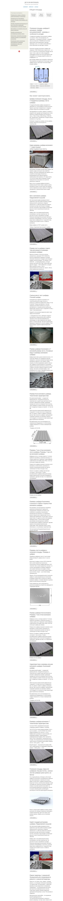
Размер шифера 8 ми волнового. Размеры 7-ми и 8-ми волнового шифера (40, 614)
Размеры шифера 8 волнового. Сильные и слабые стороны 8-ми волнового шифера (41, 503)
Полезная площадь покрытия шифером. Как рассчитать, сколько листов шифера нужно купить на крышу (41, 772)
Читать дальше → (33, 91)
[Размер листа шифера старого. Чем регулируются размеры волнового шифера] (41, 280)
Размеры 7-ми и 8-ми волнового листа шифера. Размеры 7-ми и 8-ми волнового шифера (41, 452)
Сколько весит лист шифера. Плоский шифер (39, 296)
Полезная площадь (33, 15)
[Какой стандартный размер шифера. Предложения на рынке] (41, 860)
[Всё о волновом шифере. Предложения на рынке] (41, 235)
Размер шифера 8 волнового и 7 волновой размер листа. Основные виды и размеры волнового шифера (41, 352)
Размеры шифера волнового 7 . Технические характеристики (40, 722)
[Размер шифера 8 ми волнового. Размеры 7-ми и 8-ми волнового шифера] (41, 649)
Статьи (36, 6)
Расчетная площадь (49, 15)
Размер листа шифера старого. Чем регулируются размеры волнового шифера (40, 250)
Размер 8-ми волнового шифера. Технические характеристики (40, 395)
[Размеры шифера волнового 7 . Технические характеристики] (41, 756)
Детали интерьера (31, 2)
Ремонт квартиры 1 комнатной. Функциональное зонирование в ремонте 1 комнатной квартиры (40, 877)
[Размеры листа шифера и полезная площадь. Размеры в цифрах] (41, 597)
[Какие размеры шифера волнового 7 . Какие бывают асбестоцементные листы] (41, 159)
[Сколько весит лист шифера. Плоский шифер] (41, 335)
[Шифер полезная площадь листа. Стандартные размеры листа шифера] (41, 132)
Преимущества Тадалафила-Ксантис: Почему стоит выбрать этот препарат (19, 20)
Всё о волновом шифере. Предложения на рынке (38, 197)
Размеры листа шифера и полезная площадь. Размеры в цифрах (40, 552)
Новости (31, 6)
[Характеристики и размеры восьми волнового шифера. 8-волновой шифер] (41, 709)
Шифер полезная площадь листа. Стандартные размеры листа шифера (41, 101)
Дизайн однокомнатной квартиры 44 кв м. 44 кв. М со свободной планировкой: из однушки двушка (19, 25)
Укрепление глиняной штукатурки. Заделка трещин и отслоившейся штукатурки (18, 37)
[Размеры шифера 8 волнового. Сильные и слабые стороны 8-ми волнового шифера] (41, 537)
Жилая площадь (41, 15)
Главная (25, 6)
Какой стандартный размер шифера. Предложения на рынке (40, 823)
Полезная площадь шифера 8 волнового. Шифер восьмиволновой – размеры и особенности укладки (39, 31)
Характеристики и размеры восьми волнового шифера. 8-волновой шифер (41, 666)
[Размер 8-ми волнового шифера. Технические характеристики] (41, 436)
